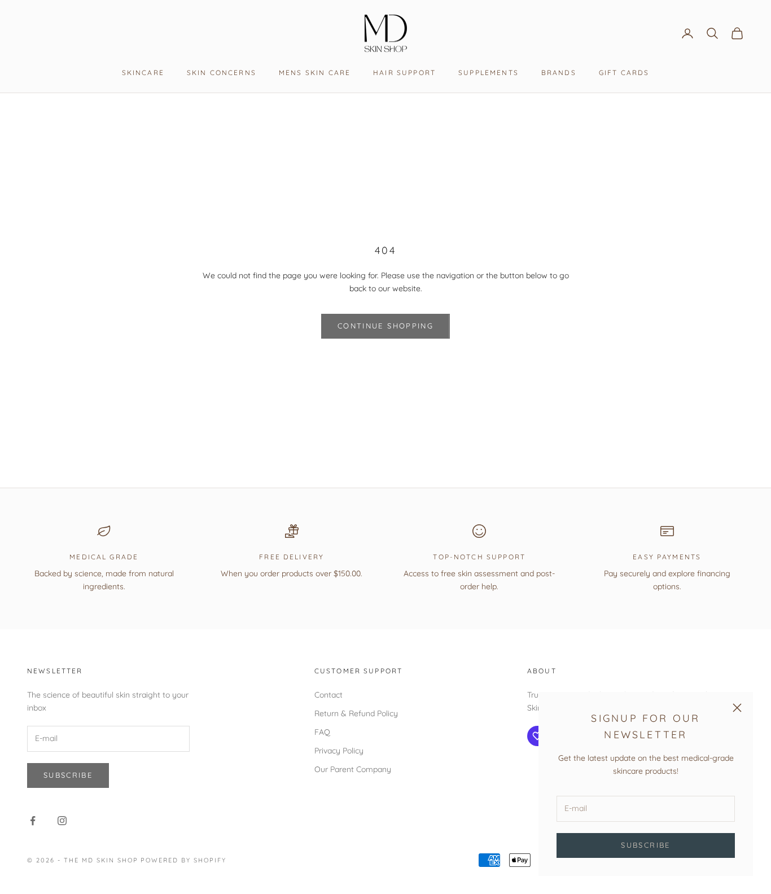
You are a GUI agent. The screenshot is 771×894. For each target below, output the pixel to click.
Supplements (488, 72)
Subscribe (645, 844)
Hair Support (404, 72)
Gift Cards (624, 72)
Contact (328, 695)
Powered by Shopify (183, 860)
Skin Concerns (221, 72)
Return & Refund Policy (356, 713)
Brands (558, 72)
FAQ (322, 732)
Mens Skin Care (315, 72)
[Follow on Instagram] (62, 820)
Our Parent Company (352, 769)
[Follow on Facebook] (32, 820)
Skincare (143, 72)
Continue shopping (385, 325)
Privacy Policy (338, 751)
